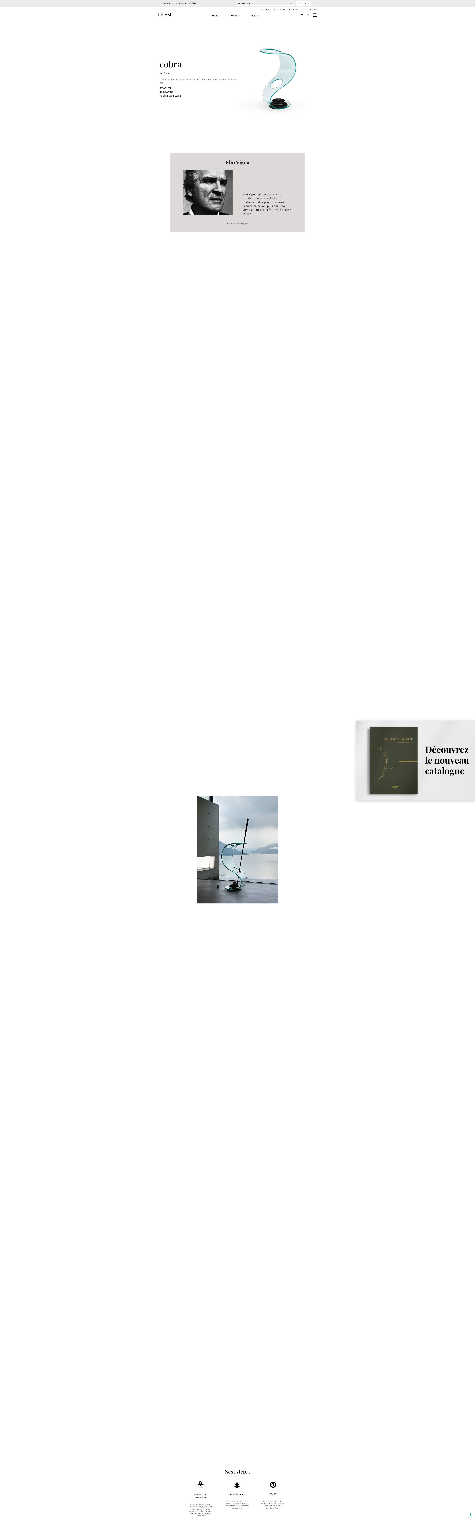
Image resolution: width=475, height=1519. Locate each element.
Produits (235, 15)
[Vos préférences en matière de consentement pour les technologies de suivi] (470, 1514)
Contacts (312, 10)
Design (255, 15)
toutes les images (170, 96)
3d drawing (166, 92)
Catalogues (279, 10)
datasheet (165, 88)
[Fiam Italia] (164, 15)
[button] (368, 727)
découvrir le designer (237, 223)
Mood (215, 15)
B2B (302, 10)
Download (293, 10)
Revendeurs (266, 10)
